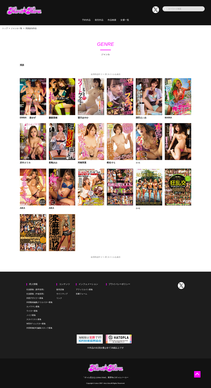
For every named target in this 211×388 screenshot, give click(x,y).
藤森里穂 (53, 118)
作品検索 (112, 20)
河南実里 (82, 163)
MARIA (168, 118)
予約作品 (86, 20)
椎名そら (111, 163)
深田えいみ (141, 118)
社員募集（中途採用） (35, 294)
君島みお (53, 163)
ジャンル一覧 (16, 28)
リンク (59, 298)
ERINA (23, 118)
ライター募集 (32, 311)
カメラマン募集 (32, 306)
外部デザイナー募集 (34, 298)
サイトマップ (62, 294)
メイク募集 (31, 315)
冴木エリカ (25, 163)
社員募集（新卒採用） (35, 289)
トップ (5, 28)
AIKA (22, 208)
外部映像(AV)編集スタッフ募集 (39, 328)
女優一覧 (124, 20)
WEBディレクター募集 (36, 324)
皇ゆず (32, 118)
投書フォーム (81, 294)
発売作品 (99, 20)
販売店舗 (60, 289)
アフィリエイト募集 (84, 289)
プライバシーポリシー (119, 284)
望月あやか (83, 118)
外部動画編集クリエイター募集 (39, 302)
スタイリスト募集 (33, 319)
